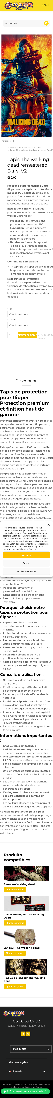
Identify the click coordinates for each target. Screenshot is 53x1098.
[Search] (46, 23)
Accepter (26, 555)
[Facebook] (23, 1034)
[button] (48, 524)
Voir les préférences (26, 571)
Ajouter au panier (27, 334)
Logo (10, 308)
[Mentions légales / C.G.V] (26, 1062)
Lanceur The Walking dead (22, 947)
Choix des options (15, 889)
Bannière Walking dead (19, 884)
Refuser (26, 563)
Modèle (11, 319)
